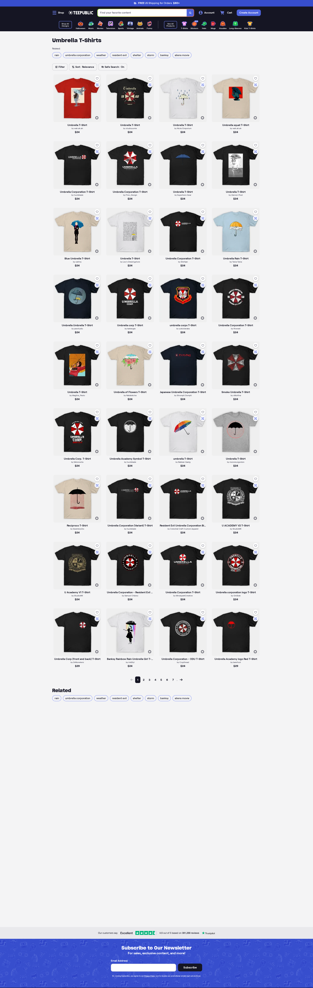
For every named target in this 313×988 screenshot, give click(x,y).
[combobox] (142, 12)
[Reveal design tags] (96, 117)
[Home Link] (81, 13)
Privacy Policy (149, 976)
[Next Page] (181, 679)
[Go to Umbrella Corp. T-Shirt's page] (77, 432)
